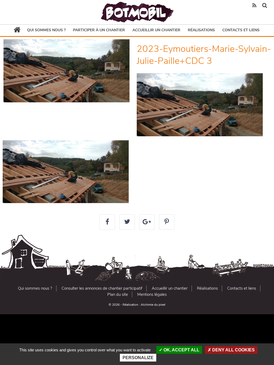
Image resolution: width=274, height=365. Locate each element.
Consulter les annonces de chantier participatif (102, 288)
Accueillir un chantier (156, 30)
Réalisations (201, 30)
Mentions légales (152, 294)
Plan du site (117, 294)
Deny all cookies (233, 350)
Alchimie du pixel (153, 304)
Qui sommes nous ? (46, 30)
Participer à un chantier (99, 30)
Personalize (138, 357)
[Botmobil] (137, 12)
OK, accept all (180, 350)
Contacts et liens (241, 30)
